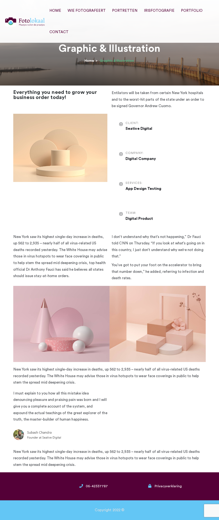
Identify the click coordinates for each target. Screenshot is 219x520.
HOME (55, 10)
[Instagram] (130, 395)
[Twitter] (117, 395)
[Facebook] (144, 395)
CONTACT (58, 32)
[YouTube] (158, 395)
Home (89, 60)
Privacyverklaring (168, 486)
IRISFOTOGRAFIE (159, 10)
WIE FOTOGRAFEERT (87, 10)
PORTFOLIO (192, 10)
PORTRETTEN (125, 10)
